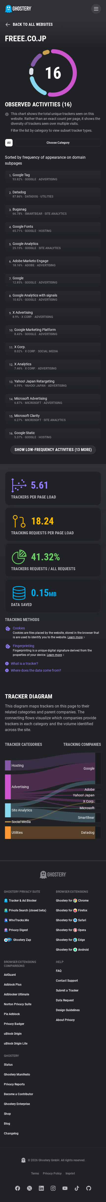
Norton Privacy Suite (17, 1004)
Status (8, 1064)
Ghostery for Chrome (72, 900)
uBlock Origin (13, 1033)
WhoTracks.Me (19, 920)
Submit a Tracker (67, 990)
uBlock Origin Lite (15, 1043)
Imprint (70, 1173)
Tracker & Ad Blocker (22, 900)
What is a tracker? (24, 663)
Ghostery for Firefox (71, 910)
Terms (35, 1173)
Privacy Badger (14, 1024)
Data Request (65, 1000)
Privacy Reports (14, 1084)
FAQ (58, 971)
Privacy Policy (52, 1173)
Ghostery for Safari (71, 920)
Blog (7, 1123)
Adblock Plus (12, 984)
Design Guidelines (68, 1010)
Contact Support (67, 980)
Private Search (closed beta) (27, 910)
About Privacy (65, 1020)
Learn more (75, 637)
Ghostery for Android (72, 949)
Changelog (11, 1133)
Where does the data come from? (36, 670)
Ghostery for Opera (71, 930)
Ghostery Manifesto (17, 1074)
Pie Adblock (12, 1014)
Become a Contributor (18, 1094)
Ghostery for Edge (70, 940)
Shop (7, 1114)
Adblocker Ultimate (16, 994)
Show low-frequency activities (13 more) (53, 449)
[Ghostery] (18, 9)
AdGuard (10, 974)
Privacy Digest (18, 930)
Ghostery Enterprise (17, 1104)
